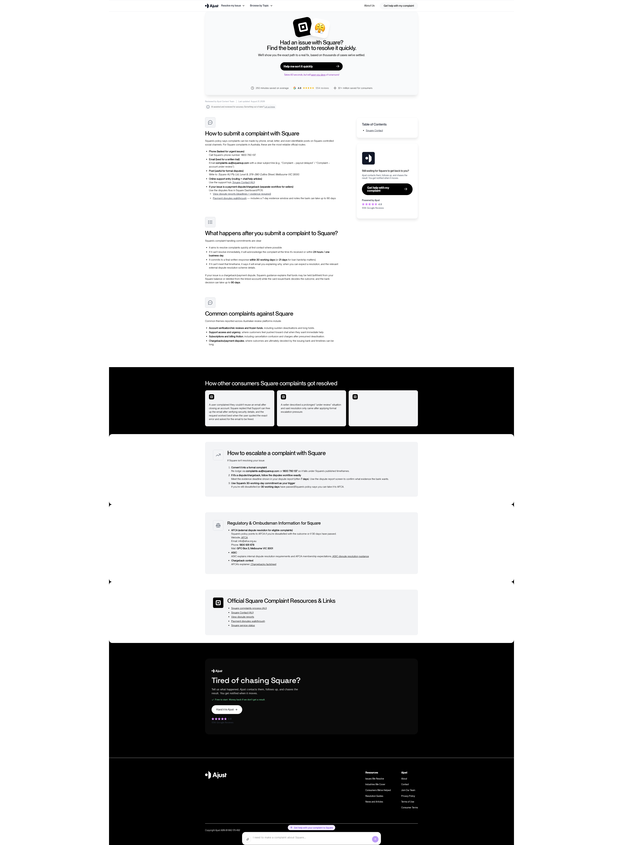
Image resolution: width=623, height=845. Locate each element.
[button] (233, 6)
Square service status (243, 625)
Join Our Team (408, 790)
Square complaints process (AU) (249, 608)
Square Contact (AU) (243, 182)
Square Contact (374, 130)
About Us (369, 5)
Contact (405, 784)
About (404, 778)
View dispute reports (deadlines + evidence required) (242, 193)
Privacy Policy (408, 796)
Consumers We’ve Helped (378, 790)
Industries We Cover (375, 784)
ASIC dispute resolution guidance (350, 556)
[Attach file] (247, 839)
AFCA (244, 537)
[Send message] (375, 839)
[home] (212, 5)
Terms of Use (407, 801)
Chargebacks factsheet (263, 564)
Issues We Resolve (374, 778)
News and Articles (374, 801)
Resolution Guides (374, 796)
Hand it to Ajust (225, 709)
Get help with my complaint (399, 5)
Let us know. (269, 107)
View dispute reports (242, 616)
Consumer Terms (409, 807)
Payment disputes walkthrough (230, 198)
